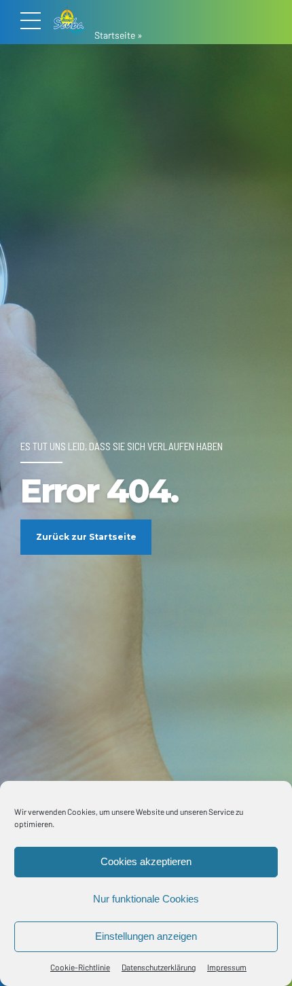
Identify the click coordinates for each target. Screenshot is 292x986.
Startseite (114, 35)
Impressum (227, 967)
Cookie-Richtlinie (80, 967)
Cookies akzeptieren (146, 861)
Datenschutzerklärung (159, 967)
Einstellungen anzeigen (146, 936)
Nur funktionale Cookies (146, 899)
